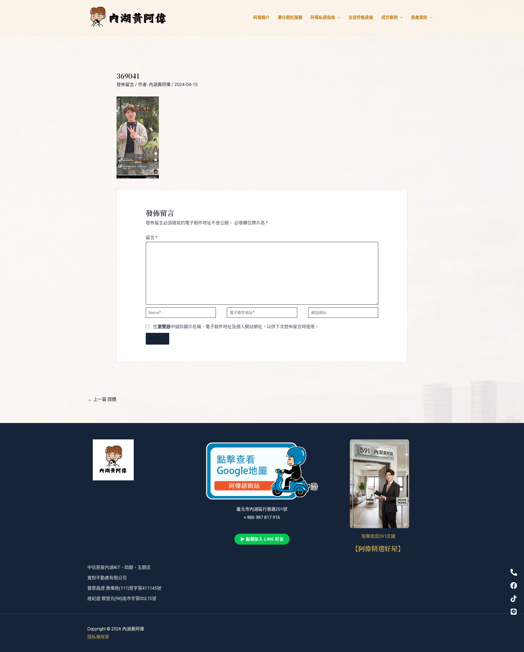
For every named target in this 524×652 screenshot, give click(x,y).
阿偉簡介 (261, 17)
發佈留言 (125, 84)
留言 (151, 237)
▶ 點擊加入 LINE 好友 (262, 539)
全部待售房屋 (361, 17)
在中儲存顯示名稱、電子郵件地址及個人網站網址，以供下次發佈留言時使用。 (236, 326)
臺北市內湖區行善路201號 (261, 509)
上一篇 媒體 (102, 399)
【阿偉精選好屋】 (379, 548)
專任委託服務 (290, 17)
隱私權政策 (98, 636)
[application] (337, 17)
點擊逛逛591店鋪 (379, 536)
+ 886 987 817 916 (262, 517)
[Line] (513, 611)
